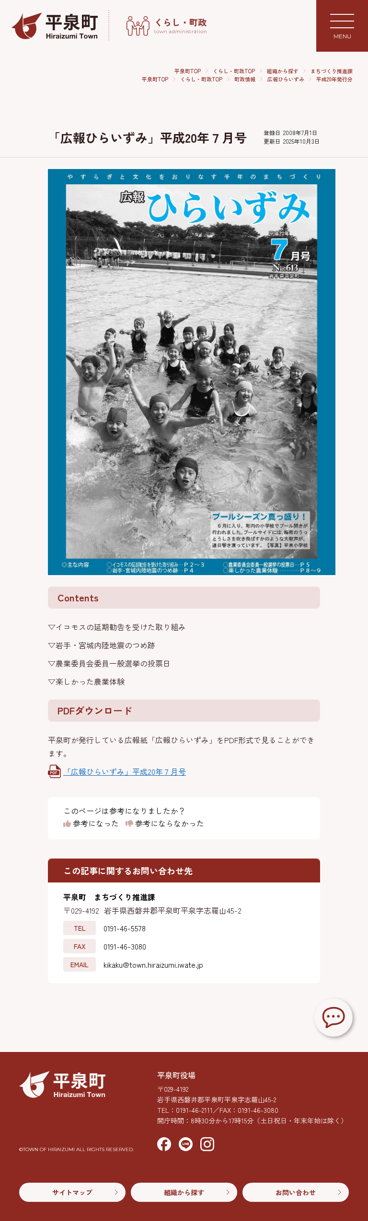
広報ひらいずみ (285, 79)
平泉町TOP (187, 71)
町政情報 (244, 79)
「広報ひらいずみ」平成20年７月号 (124, 771)
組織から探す (283, 71)
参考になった (95, 823)
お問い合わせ (296, 1192)
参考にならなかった (168, 823)
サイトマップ (72, 1192)
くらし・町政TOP (234, 71)
